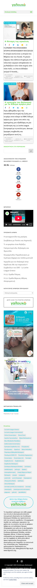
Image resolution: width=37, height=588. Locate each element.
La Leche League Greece (12, 429)
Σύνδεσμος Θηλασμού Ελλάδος (14, 466)
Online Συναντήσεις (10, 435)
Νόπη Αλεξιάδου (26, 449)
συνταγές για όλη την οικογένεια (14, 486)
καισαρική (22, 475)
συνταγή (28, 486)
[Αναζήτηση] (31, 151)
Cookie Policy (13, 579)
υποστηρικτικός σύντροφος (22, 489)
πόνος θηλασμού (9, 484)
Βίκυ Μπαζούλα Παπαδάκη (12, 441)
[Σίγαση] (27, 225)
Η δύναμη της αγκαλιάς (17, 41)
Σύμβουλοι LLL (9, 461)
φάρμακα (7, 492)
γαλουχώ (17, 469)
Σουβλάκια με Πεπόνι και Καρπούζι (18, 240)
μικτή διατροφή (17, 478)
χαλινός (14, 492)
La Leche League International (14, 432)
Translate (16, 413)
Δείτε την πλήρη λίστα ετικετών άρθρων (18, 500)
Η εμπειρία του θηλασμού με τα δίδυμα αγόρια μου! (18, 103)
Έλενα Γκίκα (21, 435)
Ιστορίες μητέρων (10, 23)
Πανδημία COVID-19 (10, 455)
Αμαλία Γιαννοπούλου (11, 438)
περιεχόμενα (27, 478)
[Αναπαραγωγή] (6, 225)
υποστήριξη (8, 489)
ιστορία (14, 475)
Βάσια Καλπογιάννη (25, 438)
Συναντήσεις (8, 458)
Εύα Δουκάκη (8, 449)
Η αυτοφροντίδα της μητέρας (15, 237)
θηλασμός (7, 475)
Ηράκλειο (17, 449)
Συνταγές (28, 458)
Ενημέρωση (25, 446)
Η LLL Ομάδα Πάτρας (12, 274)
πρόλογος (20, 481)
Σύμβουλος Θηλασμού (11, 464)
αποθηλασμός (9, 469)
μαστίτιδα (7, 478)
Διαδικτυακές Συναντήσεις (12, 444)
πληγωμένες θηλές (10, 481)
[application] (18, 218)
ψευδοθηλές (22, 492)
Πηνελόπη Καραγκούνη (25, 455)
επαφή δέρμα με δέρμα (24, 472)
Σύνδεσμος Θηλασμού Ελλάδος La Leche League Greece (8, 76)
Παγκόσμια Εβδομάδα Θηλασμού (14, 452)
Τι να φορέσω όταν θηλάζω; (15, 244)
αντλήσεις (28, 466)
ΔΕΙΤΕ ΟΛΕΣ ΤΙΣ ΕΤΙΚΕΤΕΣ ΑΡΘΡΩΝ (18, 300)
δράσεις (24, 469)
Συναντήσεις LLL (19, 458)
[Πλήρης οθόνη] (31, 225)
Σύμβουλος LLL (19, 461)
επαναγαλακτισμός (10, 472)
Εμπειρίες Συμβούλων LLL (12, 446)
